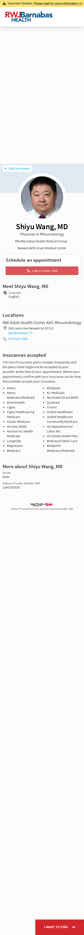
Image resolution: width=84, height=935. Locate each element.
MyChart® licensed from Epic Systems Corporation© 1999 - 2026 (42, 508)
